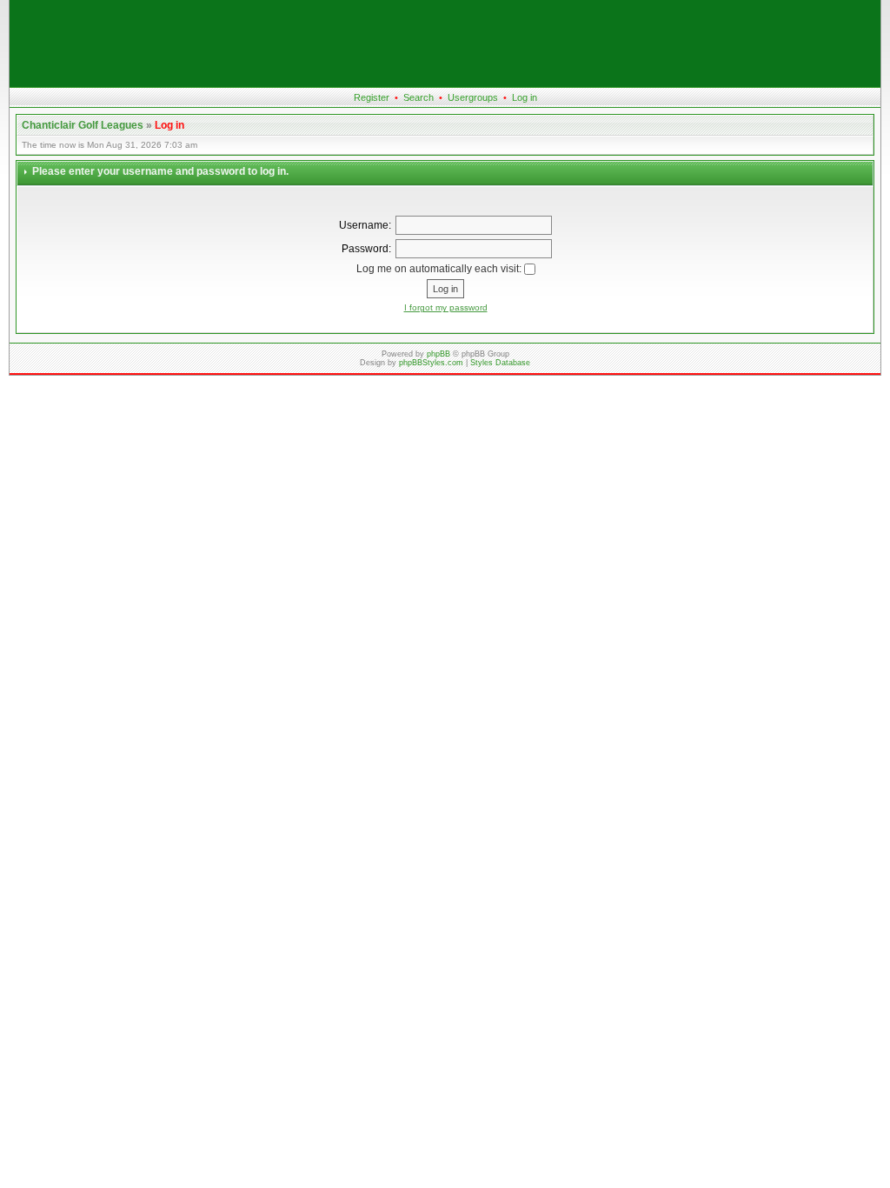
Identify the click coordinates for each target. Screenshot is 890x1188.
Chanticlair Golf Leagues (82, 125)
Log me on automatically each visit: (440, 269)
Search (418, 97)
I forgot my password (446, 307)
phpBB (438, 354)
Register (371, 97)
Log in (524, 97)
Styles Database (500, 362)
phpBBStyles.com (431, 362)
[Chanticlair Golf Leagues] (445, 83)
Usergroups (473, 97)
